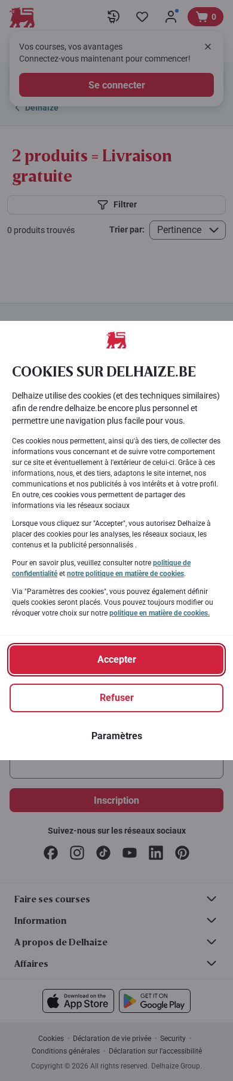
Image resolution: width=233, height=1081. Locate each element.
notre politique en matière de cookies (125, 573)
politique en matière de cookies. (159, 613)
